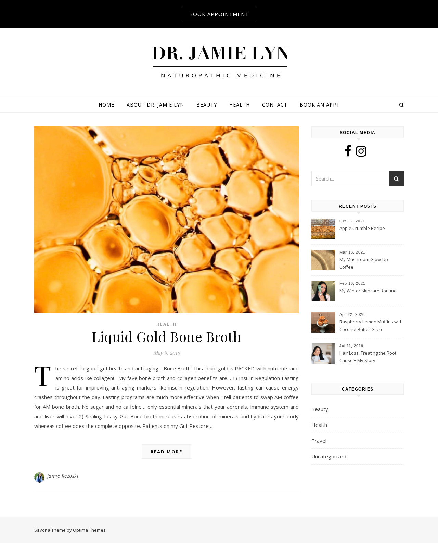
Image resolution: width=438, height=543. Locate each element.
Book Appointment (219, 14)
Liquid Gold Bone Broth (166, 336)
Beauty (206, 104)
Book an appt (320, 104)
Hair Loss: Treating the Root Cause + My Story (367, 356)
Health (239, 104)
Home (106, 104)
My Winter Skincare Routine (368, 290)
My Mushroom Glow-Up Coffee (363, 263)
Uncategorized (328, 456)
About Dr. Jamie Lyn (155, 104)
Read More (166, 451)
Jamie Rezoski (63, 475)
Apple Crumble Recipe (362, 228)
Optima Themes (89, 530)
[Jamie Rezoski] (219, 62)
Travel (318, 440)
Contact (274, 104)
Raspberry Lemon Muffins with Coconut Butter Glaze (371, 325)
